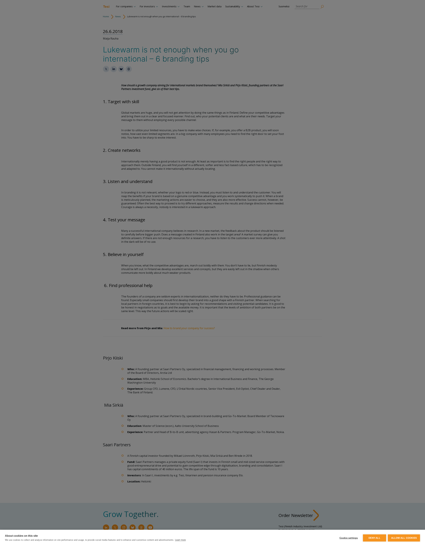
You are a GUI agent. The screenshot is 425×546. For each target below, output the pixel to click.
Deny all (374, 538)
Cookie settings (349, 538)
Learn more (180, 540)
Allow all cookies (404, 538)
